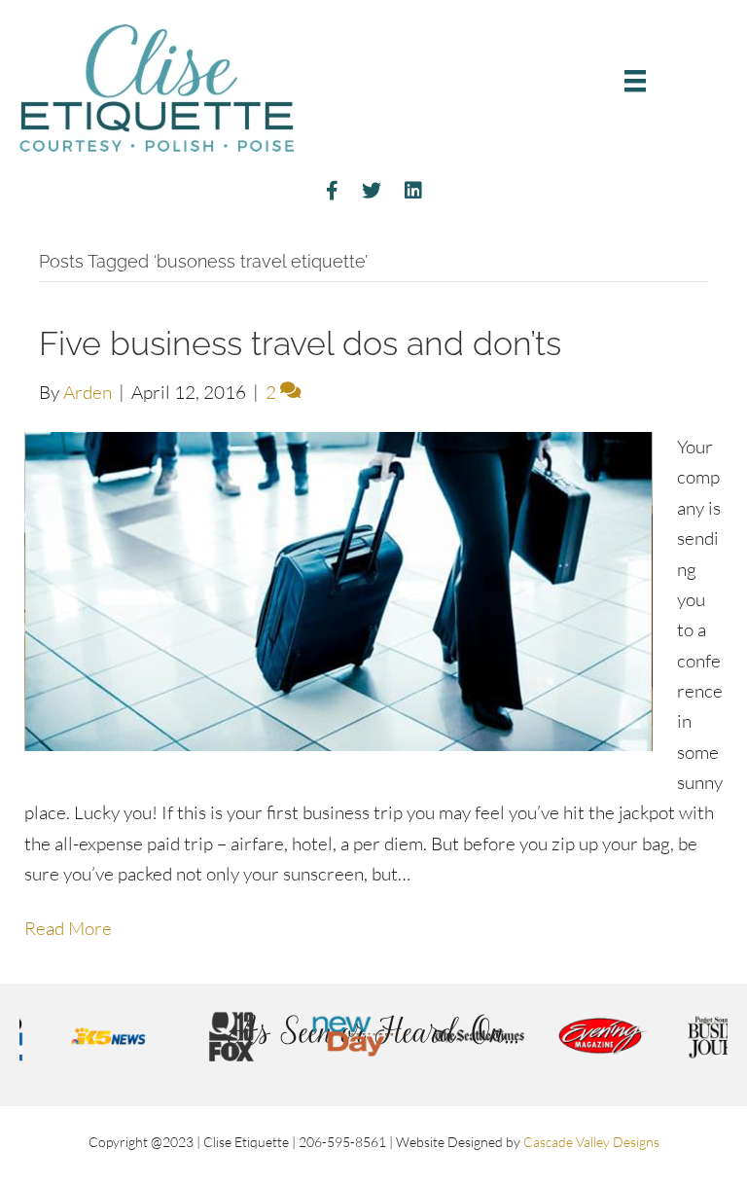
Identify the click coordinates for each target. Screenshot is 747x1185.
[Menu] (635, 80)
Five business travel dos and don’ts (300, 343)
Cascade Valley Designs (591, 1141)
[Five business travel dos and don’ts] (338, 589)
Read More (68, 928)
